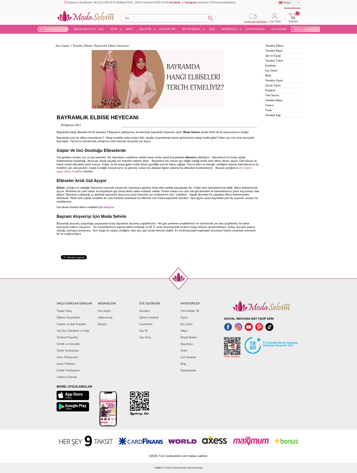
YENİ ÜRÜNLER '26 (54, 29)
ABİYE (129, 29)
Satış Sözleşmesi (67, 357)
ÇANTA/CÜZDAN (255, 29)
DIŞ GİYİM (145, 29)
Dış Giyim (271, 70)
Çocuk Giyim (273, 85)
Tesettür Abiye (273, 100)
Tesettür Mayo (273, 50)
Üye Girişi (145, 337)
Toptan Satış (64, 310)
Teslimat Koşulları (67, 337)
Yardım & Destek (67, 377)
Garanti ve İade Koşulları (71, 324)
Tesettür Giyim (274, 80)
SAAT (212, 29)
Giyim (184, 317)
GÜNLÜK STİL (167, 29)
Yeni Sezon (272, 95)
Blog (183, 363)
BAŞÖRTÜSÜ (229, 29)
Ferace (269, 105)
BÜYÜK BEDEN (191, 29)
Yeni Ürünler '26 (190, 310)
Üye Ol (143, 330)
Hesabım (144, 310)
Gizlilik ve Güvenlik (68, 344)
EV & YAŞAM (279, 29)
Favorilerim (145, 324)
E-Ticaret (166, 467)
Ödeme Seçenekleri (68, 317)
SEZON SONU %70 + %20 (89, 29)
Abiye (184, 330)
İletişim (102, 324)
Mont (268, 75)
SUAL (184, 350)
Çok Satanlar (188, 357)
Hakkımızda (105, 317)
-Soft (157, 467)
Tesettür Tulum (274, 60)
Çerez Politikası (66, 363)
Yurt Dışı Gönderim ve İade (73, 330)
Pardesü (270, 90)
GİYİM (113, 29)
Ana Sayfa (104, 310)
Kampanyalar (188, 370)
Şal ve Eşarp (273, 55)
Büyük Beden (189, 337)
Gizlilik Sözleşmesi (68, 370)
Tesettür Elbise (274, 45)
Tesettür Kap (273, 115)
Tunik (268, 110)
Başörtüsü (187, 344)
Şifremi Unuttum (149, 317)
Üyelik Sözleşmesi (68, 350)
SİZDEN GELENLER (305, 29)
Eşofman (270, 65)
